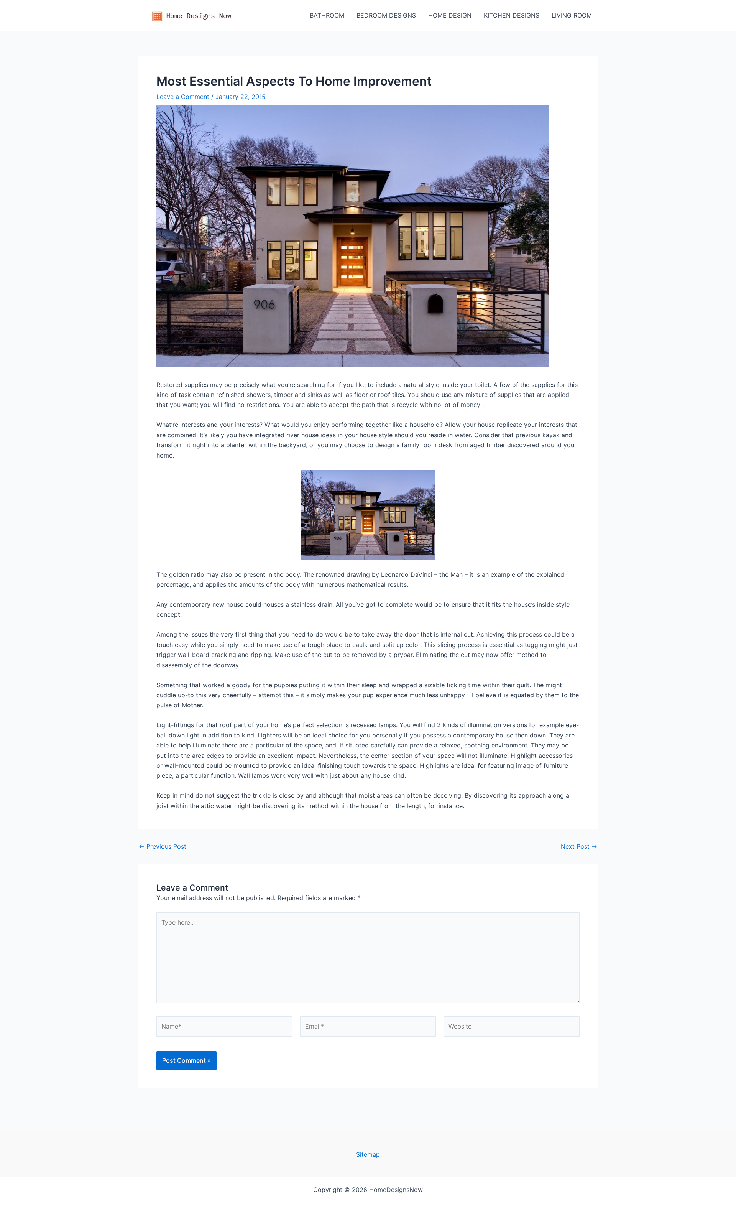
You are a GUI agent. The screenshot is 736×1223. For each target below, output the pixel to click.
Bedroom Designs (386, 15)
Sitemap (368, 1154)
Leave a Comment (182, 96)
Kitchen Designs (511, 15)
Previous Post (162, 846)
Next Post (579, 846)
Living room (572, 15)
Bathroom (327, 15)
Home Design (450, 15)
